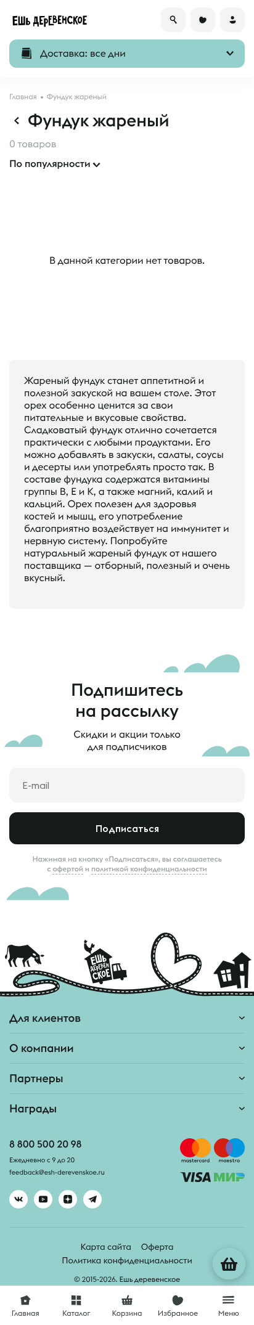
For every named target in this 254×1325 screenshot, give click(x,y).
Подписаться (127, 828)
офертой (67, 869)
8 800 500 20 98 (45, 1144)
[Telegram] (92, 1199)
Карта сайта (106, 1247)
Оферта (157, 1247)
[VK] (18, 1199)
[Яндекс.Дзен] (68, 1199)
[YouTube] (43, 1199)
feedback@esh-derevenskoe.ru (57, 1172)
